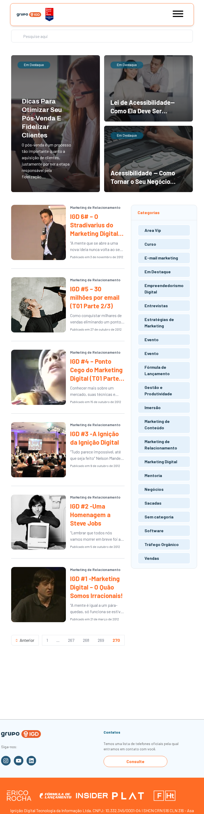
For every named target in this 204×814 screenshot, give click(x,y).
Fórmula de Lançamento (157, 370)
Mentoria (153, 475)
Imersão (152, 407)
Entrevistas (156, 305)
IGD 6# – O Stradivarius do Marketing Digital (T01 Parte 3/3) (94, 225)
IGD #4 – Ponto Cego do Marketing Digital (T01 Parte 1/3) (96, 370)
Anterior (27, 640)
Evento (151, 339)
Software (154, 530)
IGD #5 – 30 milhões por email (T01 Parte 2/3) (95, 297)
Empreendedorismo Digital (164, 288)
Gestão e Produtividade (158, 390)
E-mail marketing (161, 257)
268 (86, 640)
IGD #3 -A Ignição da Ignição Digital (94, 438)
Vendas (151, 558)
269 (101, 640)
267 (71, 640)
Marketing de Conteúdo (157, 424)
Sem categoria (158, 516)
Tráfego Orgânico (161, 544)
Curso (150, 243)
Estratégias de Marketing (159, 322)
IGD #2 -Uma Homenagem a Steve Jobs (90, 514)
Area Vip (152, 230)
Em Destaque (157, 271)
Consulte (135, 761)
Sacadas (153, 502)
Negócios (154, 489)
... (58, 640)
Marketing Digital (160, 461)
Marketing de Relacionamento (95, 207)
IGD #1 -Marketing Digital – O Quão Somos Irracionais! (96, 587)
